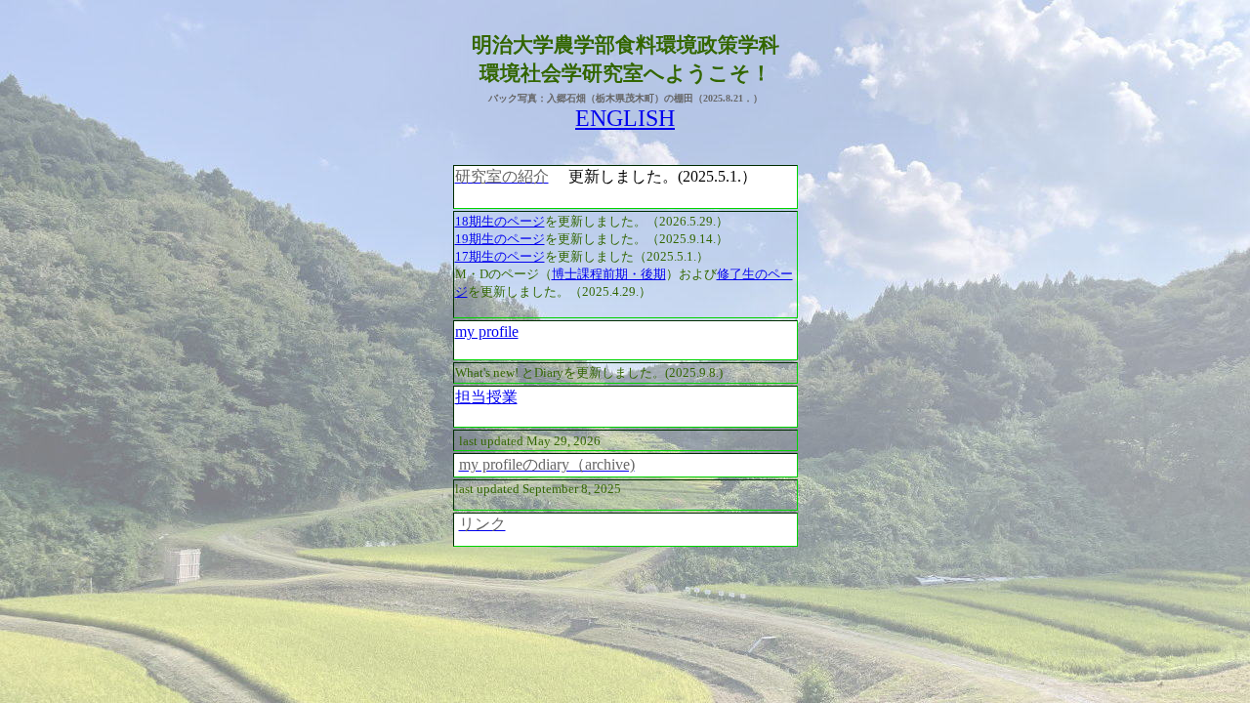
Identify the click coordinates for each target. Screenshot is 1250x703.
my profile (487, 331)
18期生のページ (500, 221)
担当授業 (486, 397)
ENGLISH (625, 118)
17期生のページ (500, 256)
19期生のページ (500, 238)
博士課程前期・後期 (609, 274)
